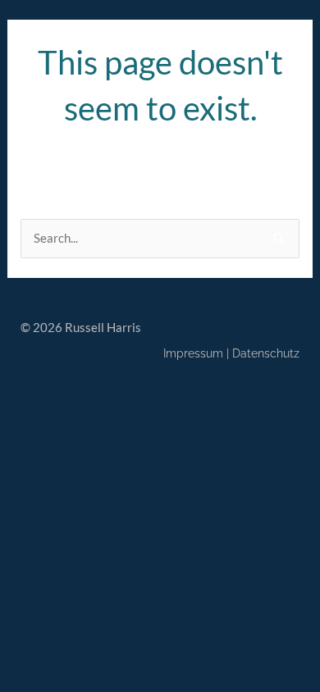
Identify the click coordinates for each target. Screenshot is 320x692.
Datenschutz (265, 353)
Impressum (193, 353)
